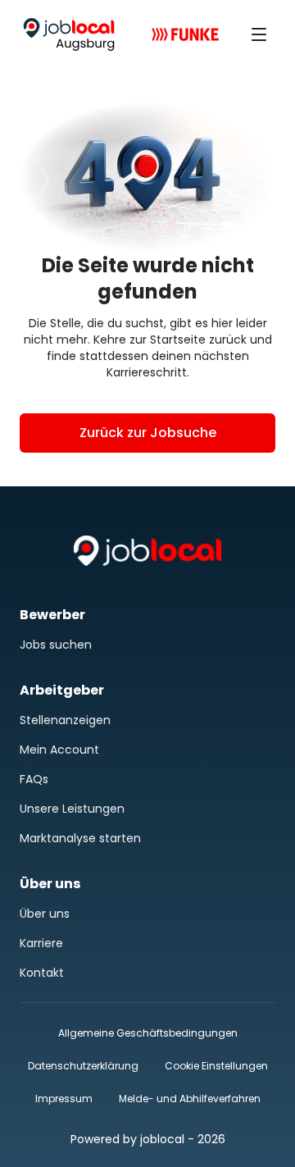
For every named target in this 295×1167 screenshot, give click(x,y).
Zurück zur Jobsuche (147, 432)
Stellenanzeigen (65, 720)
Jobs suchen (56, 644)
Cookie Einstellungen (216, 1066)
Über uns (45, 913)
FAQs (34, 779)
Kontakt (42, 972)
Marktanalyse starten (80, 838)
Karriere (41, 943)
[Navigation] (259, 34)
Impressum (64, 1098)
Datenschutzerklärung (83, 1066)
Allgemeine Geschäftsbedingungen (148, 1033)
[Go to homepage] (69, 34)
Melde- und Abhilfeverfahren (190, 1098)
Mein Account (59, 749)
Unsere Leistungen (72, 808)
